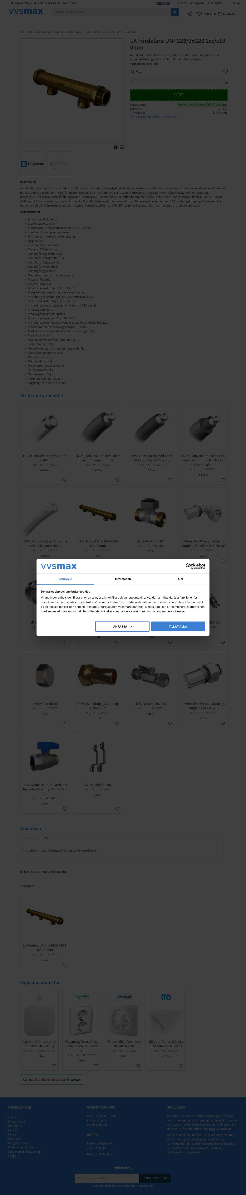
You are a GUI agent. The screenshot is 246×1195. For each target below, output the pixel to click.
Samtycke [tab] (65, 578)
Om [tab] (180, 578)
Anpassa (120, 626)
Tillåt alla (178, 626)
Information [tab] (123, 578)
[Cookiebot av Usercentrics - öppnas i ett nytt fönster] (188, 566)
